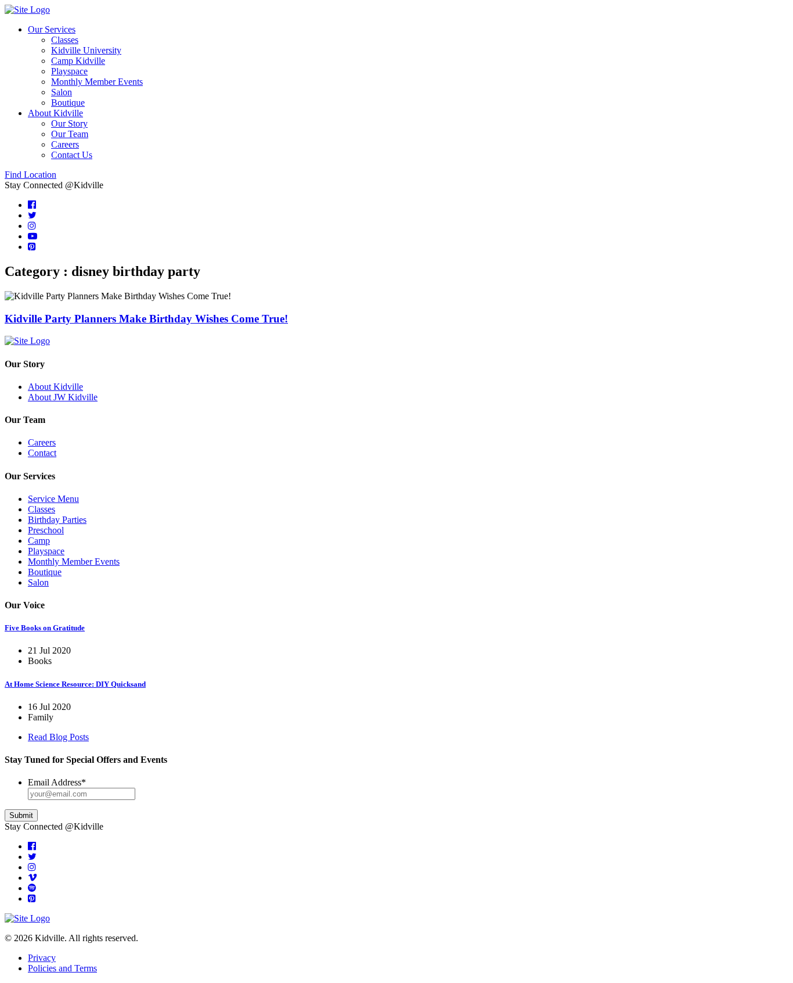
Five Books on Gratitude (45, 627)
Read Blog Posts (58, 737)
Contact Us (71, 155)
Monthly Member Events (97, 82)
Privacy (42, 958)
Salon (61, 92)
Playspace (69, 71)
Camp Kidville (78, 61)
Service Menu (53, 499)
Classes (64, 40)
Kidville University (86, 50)
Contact (42, 453)
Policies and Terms (62, 968)
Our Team (69, 134)
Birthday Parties (57, 520)
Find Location (30, 175)
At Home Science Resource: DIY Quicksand (75, 684)
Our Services (51, 29)
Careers (65, 144)
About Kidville (55, 113)
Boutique (68, 102)
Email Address (57, 782)
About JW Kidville (63, 397)
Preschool (46, 530)
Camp (39, 541)
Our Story (69, 123)
